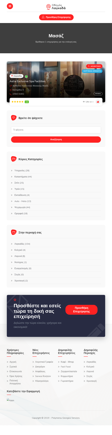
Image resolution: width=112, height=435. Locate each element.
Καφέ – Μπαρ (67, 361)
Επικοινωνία (16, 371)
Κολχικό (90, 366)
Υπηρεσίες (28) (22, 170)
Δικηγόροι (40, 366)
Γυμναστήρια (67, 381)
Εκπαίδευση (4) (22, 195)
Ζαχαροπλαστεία (69, 371)
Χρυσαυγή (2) (21, 280)
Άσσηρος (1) (20, 262)
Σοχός (89, 376)
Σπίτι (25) (19, 182)
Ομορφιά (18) (21, 213)
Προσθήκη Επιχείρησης (58, 17)
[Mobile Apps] (10, 400)
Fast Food (65, 366)
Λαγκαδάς (91, 361)
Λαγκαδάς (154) (22, 243)
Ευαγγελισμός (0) (22, 268)
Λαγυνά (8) (19, 256)
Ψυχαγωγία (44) (22, 207)
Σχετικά (13, 366)
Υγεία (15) (19, 189)
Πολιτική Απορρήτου (15, 382)
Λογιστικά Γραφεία (44, 361)
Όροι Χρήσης (16, 376)
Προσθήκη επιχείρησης (81, 309)
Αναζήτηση (56, 139)
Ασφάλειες (40, 371)
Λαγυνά (90, 371)
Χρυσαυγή (91, 381)
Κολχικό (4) (20, 250)
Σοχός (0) (19, 274)
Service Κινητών (43, 376)
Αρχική (13, 361)
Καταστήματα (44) (23, 176)
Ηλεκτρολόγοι (41, 381)
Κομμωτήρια (67, 376)
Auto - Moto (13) (22, 201)
